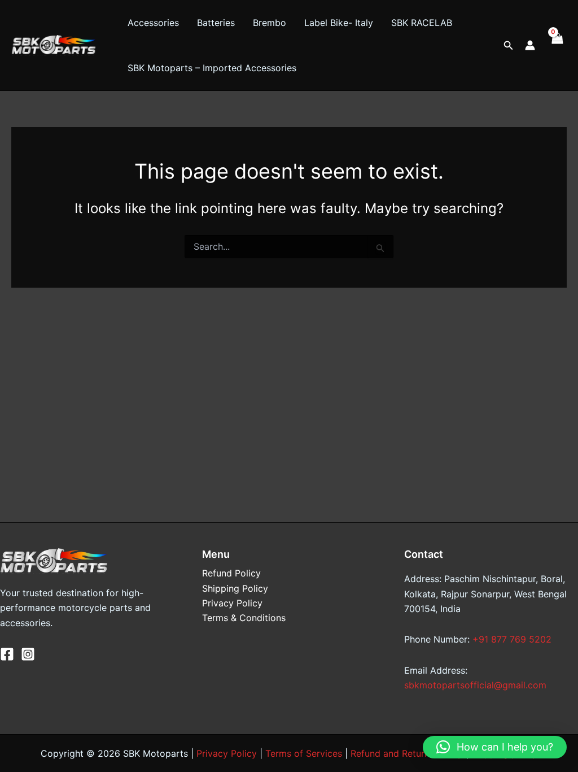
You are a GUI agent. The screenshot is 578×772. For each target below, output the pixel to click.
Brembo (269, 22)
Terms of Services (303, 753)
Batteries (216, 22)
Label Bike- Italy (338, 22)
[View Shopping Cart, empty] (556, 45)
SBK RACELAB (421, 22)
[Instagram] (28, 654)
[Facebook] (7, 654)
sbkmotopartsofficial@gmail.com (475, 685)
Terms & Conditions (244, 617)
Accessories (153, 22)
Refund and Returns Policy (407, 753)
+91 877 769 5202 (511, 639)
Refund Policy (231, 573)
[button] (508, 45)
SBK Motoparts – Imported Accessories (212, 67)
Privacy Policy (232, 603)
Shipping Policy (235, 588)
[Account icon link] (530, 45)
